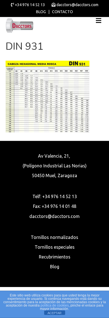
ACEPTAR (54, 313)
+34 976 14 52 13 (30, 5)
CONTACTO (62, 12)
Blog (54, 266)
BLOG (41, 12)
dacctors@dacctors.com (77, 5)
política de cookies (55, 305)
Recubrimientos (54, 256)
